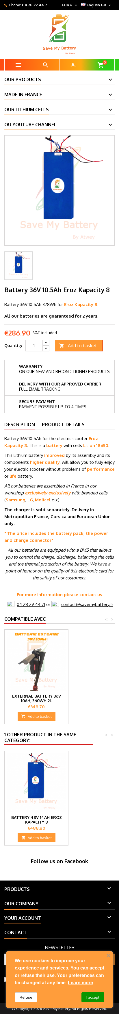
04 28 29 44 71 (35, 5)
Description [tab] (19, 424)
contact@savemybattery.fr (87, 604)
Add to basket (78, 345)
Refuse (26, 997)
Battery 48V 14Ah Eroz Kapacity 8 (36, 819)
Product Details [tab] (63, 424)
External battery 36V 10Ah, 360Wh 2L (36, 698)
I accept (92, 997)
